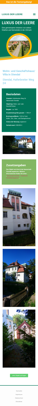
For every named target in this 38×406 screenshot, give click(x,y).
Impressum (19, 394)
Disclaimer (19, 401)
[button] (34, 14)
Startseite (19, 391)
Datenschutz (19, 398)
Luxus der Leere (12, 14)
